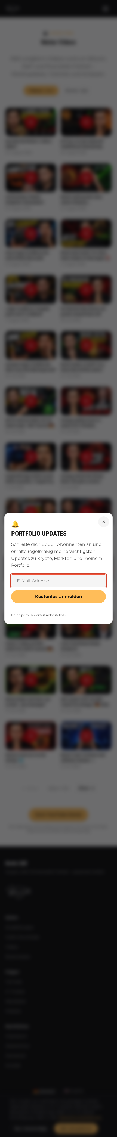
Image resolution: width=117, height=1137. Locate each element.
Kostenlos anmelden (58, 596)
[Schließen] (103, 521)
